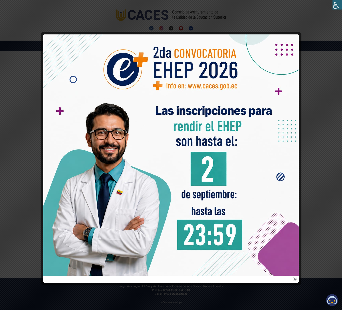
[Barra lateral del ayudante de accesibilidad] (337, 5)
